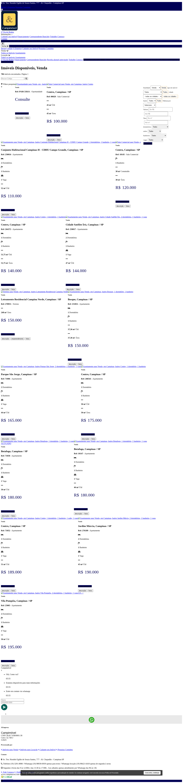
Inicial (3, 7)
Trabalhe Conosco (57, 37)
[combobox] (164, 87)
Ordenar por (167, 101)
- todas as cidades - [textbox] (170, 96)
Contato (4, 39)
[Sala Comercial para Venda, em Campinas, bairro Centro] (70, 84)
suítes (145, 131)
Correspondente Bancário (40, 37)
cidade (171, 92)
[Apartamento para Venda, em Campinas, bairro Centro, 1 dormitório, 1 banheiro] (33, 217)
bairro (145, 101)
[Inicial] (9, 30)
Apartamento (20, 53)
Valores (145, 109)
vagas (145, 140)
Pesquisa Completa (22, 7)
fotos (27, 118)
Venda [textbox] (164, 88)
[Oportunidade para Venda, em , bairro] (31, 84)
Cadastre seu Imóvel (9, 37)
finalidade (146, 88)
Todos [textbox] (165, 92)
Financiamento (23, 37)
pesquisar (147, 143)
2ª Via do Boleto (7, 32)
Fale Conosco (8, 772)
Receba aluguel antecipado (57, 60)
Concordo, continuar (152, 773)
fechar (4, 46)
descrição (19, 118)
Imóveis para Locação (29, 750)
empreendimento (17, 339)
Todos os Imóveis (8, 53)
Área (144, 118)
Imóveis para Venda (10, 750)
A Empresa (10, 7)
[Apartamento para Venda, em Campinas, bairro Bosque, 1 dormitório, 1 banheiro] (100, 292)
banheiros (146, 136)
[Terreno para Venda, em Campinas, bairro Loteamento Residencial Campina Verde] (34, 292)
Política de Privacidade (111, 773)
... (81, 593)
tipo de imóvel (172, 88)
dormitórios (147, 127)
